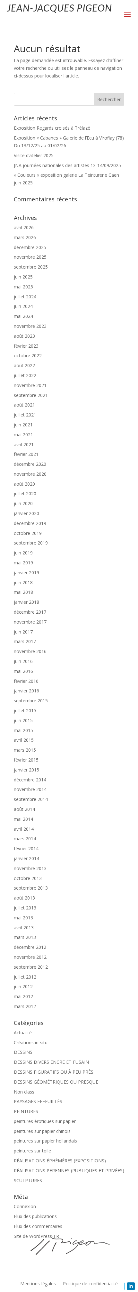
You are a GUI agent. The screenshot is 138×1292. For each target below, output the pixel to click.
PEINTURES (26, 1111)
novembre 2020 (30, 474)
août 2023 (24, 336)
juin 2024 (23, 306)
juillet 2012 (25, 977)
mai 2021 (23, 435)
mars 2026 (25, 237)
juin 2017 (23, 632)
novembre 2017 (30, 622)
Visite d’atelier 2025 (34, 155)
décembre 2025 (30, 247)
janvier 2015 (26, 770)
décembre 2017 (30, 612)
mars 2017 (25, 641)
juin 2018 (23, 582)
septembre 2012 (31, 967)
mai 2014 (23, 819)
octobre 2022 (28, 355)
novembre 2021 (30, 385)
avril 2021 (24, 444)
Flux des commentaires (38, 1226)
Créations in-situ (30, 1042)
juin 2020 (23, 503)
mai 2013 (23, 918)
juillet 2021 (25, 415)
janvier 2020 (26, 513)
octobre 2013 (28, 878)
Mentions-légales (38, 1284)
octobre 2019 (28, 533)
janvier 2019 (26, 572)
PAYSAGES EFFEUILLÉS (38, 1101)
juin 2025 (23, 277)
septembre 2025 (31, 267)
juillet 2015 (25, 710)
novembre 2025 (30, 257)
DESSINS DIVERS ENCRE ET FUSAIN (51, 1062)
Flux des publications (35, 1216)
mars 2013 (25, 937)
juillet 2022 (25, 375)
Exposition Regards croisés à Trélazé (52, 128)
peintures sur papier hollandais (45, 1141)
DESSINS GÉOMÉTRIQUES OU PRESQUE (56, 1082)
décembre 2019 (30, 523)
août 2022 (24, 365)
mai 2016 (23, 671)
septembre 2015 (31, 701)
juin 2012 (23, 986)
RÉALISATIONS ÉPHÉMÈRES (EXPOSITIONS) (60, 1161)
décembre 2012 (30, 947)
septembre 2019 (31, 543)
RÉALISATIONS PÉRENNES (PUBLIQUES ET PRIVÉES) (69, 1170)
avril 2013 (24, 928)
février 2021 (26, 454)
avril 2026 (24, 227)
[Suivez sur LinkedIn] (131, 1286)
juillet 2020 (25, 493)
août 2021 (24, 405)
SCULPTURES (28, 1180)
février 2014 (26, 848)
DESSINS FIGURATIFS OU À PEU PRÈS (53, 1072)
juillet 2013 (25, 908)
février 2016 (26, 681)
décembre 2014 (30, 780)
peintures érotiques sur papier (45, 1121)
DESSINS (23, 1052)
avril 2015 (24, 740)
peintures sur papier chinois (42, 1131)
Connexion (25, 1206)
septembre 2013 (31, 888)
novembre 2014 (30, 789)
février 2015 (26, 760)
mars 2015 (25, 750)
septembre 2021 (31, 395)
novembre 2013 (30, 868)
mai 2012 (23, 996)
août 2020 (24, 484)
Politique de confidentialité (90, 1284)
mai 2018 (23, 592)
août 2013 (24, 898)
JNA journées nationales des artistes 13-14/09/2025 (67, 165)
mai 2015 (23, 730)
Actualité (23, 1033)
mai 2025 (23, 287)
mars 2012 (25, 1006)
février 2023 (26, 346)
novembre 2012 (30, 957)
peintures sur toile (32, 1151)
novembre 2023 (30, 326)
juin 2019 (23, 553)
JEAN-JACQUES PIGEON (59, 7)
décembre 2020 (30, 464)
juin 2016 (23, 661)
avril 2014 (24, 829)
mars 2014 (25, 839)
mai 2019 (23, 563)
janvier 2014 (26, 858)
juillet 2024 (25, 297)
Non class (24, 1092)
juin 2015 (23, 720)
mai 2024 (23, 316)
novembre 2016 (30, 651)
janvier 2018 (26, 602)
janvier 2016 (26, 691)
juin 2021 (23, 425)
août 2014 (24, 809)
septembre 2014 (31, 799)
